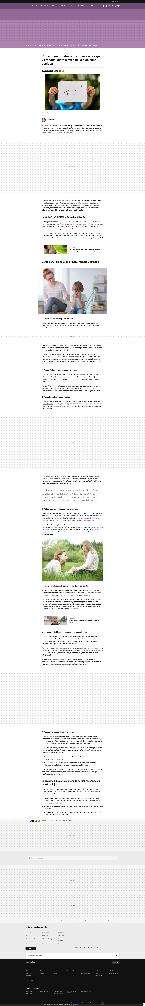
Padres (44, 944)
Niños (54, 45)
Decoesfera (97, 973)
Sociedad (28, 944)
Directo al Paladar (71, 970)
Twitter (109, 6)
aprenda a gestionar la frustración (84, 520)
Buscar (116, 955)
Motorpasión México (86, 991)
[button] (51, 119)
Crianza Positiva (68, 820)
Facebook (106, 6)
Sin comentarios (48, 70)
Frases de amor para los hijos (105, 921)
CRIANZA (54, 6)
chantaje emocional (50, 595)
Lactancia (61, 932)
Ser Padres (51, 820)
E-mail (63, 71)
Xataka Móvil (29, 973)
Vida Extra (42, 973)
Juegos (49, 45)
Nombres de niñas (53, 921)
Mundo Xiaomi (29, 980)
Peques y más (62, 944)
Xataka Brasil (29, 993)
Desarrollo (61, 935)
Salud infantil (45, 932)
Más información (74, 1004)
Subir (114, 962)
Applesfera (28, 975)
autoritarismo (48, 404)
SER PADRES (34, 6)
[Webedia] (115, 1)
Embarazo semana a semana (67, 921)
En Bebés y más (72, 247)
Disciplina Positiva (63, 201)
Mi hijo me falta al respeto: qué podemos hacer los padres (84, 621)
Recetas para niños (31, 939)
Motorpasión (84, 970)
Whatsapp (72, 45)
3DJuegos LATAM (44, 991)
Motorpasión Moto (85, 973)
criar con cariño (59, 518)
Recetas (66, 45)
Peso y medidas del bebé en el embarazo (86, 921)
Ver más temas (30, 948)
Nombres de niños (41, 921)
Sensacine (56, 970)
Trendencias (98, 970)
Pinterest (103, 6)
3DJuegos (42, 970)
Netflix (60, 45)
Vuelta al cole (42, 45)
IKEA (79, 45)
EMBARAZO (44, 6)
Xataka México (29, 991)
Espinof (55, 973)
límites (59, 820)
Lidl (90, 45)
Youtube (118, 6)
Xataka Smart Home (31, 978)
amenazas (85, 595)
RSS (94, 947)
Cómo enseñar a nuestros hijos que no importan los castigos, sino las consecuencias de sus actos (84, 251)
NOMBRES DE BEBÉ (66, 6)
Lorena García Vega (81, 203)
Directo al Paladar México (71, 992)
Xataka (27, 970)
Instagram (115, 6)
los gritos (98, 593)
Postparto (45, 935)
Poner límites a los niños (50, 126)
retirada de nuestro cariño (69, 595)
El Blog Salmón (112, 970)
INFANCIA (91, 6)
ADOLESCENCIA (80, 6)
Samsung (84, 45)
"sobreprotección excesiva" (90, 518)
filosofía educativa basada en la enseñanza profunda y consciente (79, 224)
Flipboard (112, 6)
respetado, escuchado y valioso (58, 325)
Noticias (28, 932)
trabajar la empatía (56, 759)
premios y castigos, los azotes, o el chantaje (57, 133)
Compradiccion (98, 975)
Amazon (95, 45)
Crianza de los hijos (47, 939)
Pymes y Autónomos (113, 973)
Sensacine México (58, 991)
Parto (27, 935)
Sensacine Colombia (58, 993)
